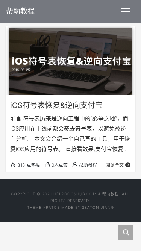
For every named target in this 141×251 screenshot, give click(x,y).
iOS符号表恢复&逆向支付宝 (56, 105)
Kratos (51, 207)
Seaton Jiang (98, 207)
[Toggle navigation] (125, 11)
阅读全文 (115, 165)
